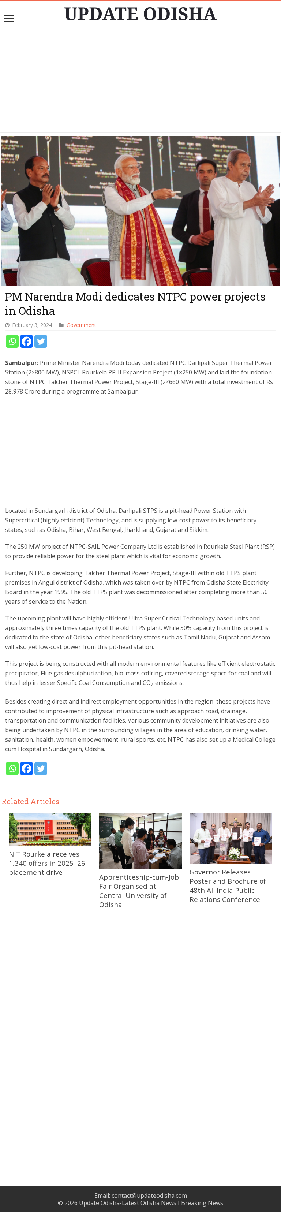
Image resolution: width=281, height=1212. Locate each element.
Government (81, 324)
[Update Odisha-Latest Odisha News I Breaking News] (140, 11)
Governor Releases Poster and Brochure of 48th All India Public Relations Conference (228, 885)
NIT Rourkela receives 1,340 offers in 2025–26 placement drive (47, 863)
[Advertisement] (140, 81)
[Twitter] (40, 341)
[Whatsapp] (12, 341)
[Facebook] (26, 341)
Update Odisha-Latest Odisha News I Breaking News (151, 1203)
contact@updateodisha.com (149, 1196)
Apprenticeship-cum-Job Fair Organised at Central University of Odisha (139, 890)
